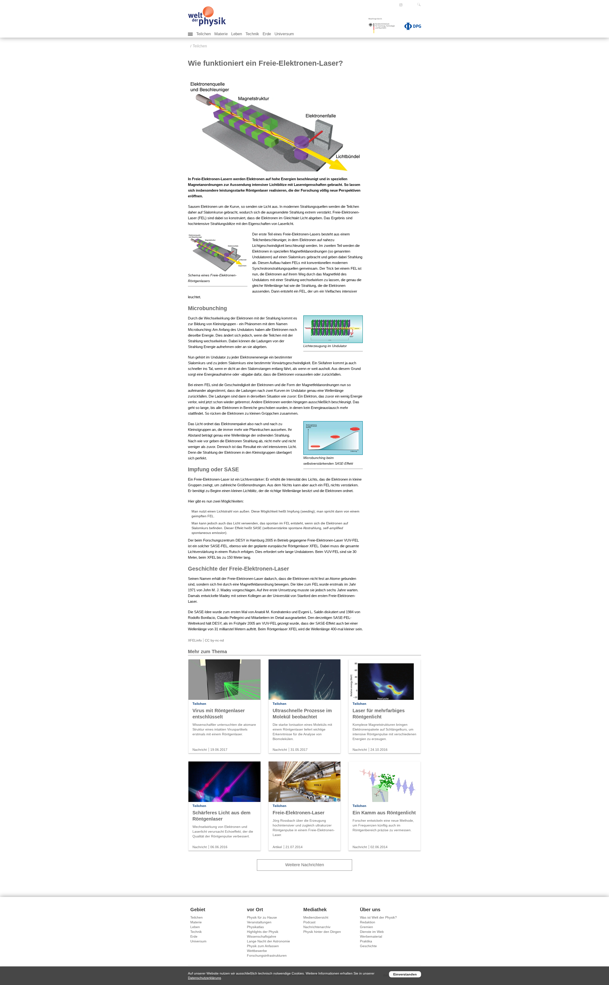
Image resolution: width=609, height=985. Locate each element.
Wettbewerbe (257, 951)
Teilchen (203, 34)
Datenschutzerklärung (204, 978)
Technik (252, 34)
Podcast (309, 922)
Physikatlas (255, 927)
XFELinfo (195, 640)
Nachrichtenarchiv (316, 927)
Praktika (366, 941)
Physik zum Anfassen (263, 946)
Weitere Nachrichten (304, 864)
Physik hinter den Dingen (322, 932)
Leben (236, 34)
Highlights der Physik (262, 932)
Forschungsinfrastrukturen (267, 955)
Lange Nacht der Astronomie (268, 941)
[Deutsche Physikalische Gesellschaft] (410, 27)
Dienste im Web (372, 932)
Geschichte (368, 946)
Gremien (366, 927)
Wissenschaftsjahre (261, 936)
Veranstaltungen (259, 922)
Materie (221, 34)
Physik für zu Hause (262, 917)
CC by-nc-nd (214, 640)
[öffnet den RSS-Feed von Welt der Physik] (407, 5)
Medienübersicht (315, 917)
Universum (284, 34)
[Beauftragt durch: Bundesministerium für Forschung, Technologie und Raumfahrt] (383, 27)
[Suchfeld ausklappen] (419, 4)
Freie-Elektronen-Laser (298, 812)
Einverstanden (405, 974)
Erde (267, 34)
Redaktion (367, 922)
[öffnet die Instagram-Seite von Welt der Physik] (401, 5)
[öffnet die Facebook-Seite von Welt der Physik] (394, 5)
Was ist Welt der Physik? (378, 917)
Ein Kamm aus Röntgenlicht (384, 812)
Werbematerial (371, 936)
